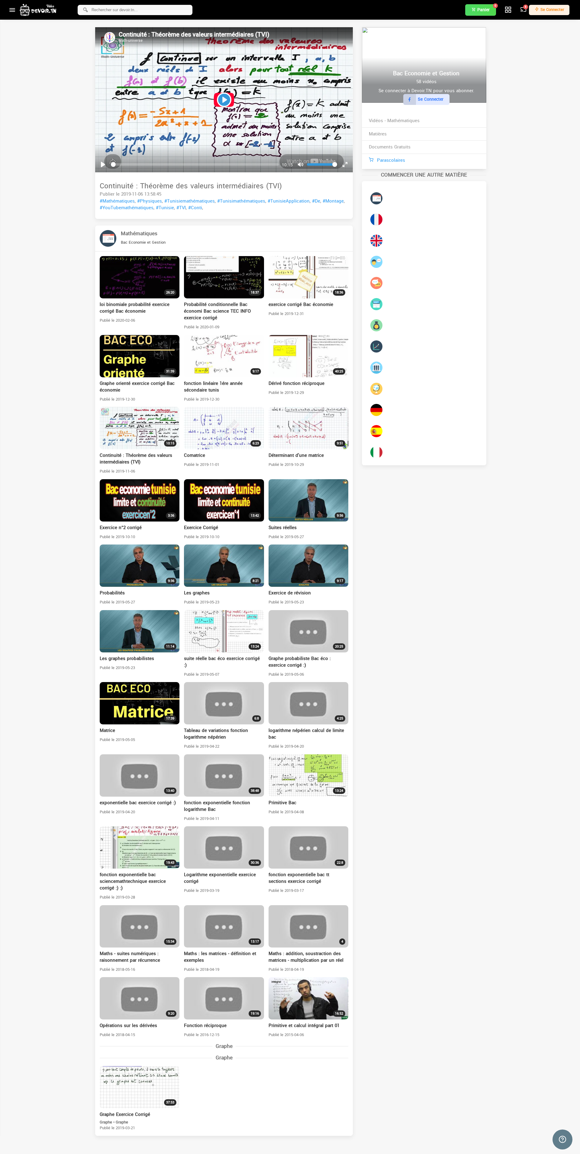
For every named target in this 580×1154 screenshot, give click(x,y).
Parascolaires (390, 160)
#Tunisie (165, 207)
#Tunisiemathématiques (189, 201)
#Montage (333, 201)
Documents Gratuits (390, 147)
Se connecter (551, 9)
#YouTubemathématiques (126, 207)
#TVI (181, 207)
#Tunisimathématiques (241, 201)
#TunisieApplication (289, 201)
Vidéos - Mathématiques (394, 120)
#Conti (195, 207)
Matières (378, 134)
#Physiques (149, 201)
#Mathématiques (117, 201)
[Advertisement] (280, 1145)
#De (316, 201)
